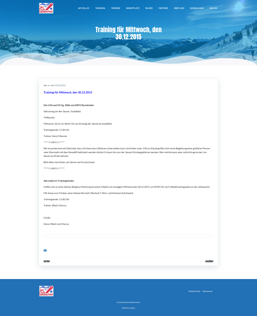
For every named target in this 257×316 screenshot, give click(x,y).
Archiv (213, 8)
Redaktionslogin (128, 308)
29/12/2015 (60, 85)
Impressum (207, 291)
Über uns (179, 8)
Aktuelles (83, 8)
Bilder (149, 8)
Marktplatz (133, 8)
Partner (163, 8)
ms (49, 85)
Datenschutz (194, 291)
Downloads (197, 8)
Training (100, 8)
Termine (115, 8)
